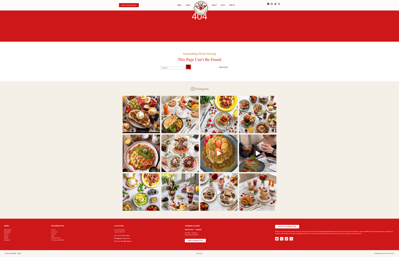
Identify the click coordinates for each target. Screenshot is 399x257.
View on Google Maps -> (123, 241)
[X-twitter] (278, 3)
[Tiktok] (275, 3)
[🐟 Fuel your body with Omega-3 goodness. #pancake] (141, 153)
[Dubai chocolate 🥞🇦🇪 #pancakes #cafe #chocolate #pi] (257, 153)
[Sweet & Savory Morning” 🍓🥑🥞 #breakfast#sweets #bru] (180, 114)
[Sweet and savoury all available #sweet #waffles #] (257, 192)
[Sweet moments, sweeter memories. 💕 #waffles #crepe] (219, 114)
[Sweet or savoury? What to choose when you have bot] (141, 114)
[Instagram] (271, 3)
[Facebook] (268, 3)
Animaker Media (388, 253)
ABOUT (214, 5)
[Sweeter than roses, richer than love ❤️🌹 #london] (219, 192)
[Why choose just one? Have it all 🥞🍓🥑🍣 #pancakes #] (141, 192)
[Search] (188, 67)
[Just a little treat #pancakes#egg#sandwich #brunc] (257, 114)
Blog (223, 5)
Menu (179, 5)
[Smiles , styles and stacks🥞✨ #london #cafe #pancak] (219, 153)
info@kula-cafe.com (122, 238)
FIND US (232, 5)
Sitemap (199, 253)
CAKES (188, 5)
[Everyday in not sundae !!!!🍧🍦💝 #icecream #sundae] (180, 192)
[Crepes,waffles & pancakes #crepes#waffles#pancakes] (180, 153)
